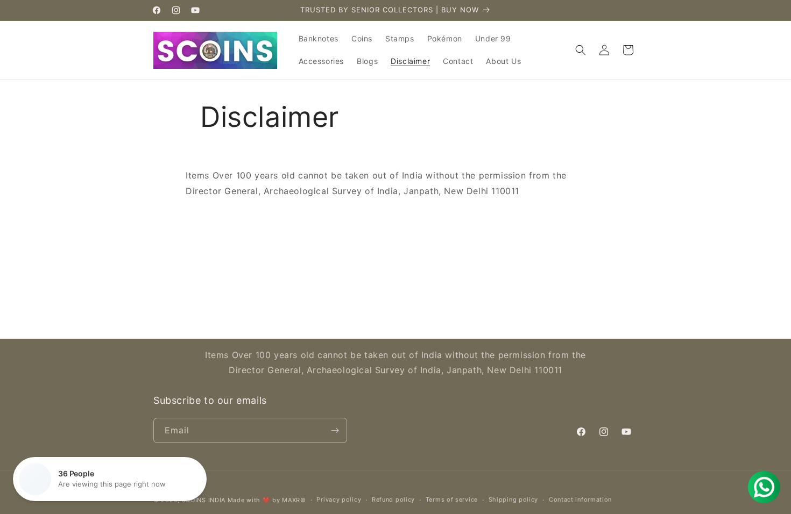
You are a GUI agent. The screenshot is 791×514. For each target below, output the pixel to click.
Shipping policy (514, 499)
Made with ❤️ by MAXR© (267, 500)
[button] (580, 50)
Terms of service (452, 499)
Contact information (580, 499)
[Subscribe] (335, 430)
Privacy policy (338, 499)
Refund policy (393, 499)
